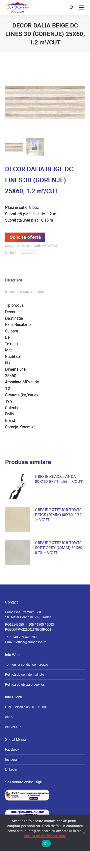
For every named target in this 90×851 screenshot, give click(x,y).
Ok (46, 844)
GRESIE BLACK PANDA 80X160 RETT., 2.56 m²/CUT (59, 479)
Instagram (12, 759)
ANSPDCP (13, 727)
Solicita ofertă (25, 237)
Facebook (12, 749)
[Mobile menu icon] (81, 7)
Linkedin (11, 769)
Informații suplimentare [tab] (25, 291)
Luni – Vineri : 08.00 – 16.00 (25, 707)
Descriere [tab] (13, 280)
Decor (24, 246)
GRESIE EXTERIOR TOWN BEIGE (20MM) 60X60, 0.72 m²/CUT (58, 514)
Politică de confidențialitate (24, 674)
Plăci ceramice (28, 253)
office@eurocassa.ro (31, 642)
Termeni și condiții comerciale (26, 664)
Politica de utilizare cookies (25, 684)
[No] (83, 832)
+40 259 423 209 (24, 637)
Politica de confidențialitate (45, 836)
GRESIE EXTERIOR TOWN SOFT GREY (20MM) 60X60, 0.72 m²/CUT (59, 547)
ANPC (9, 717)
